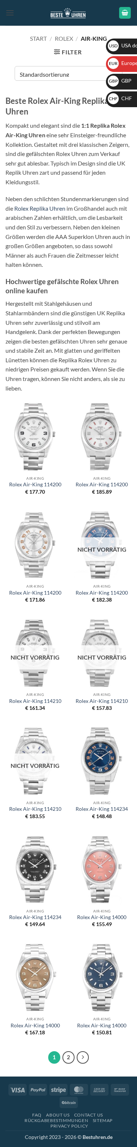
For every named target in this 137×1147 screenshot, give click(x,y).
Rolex (64, 38)
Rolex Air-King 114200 (35, 484)
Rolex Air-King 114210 (35, 701)
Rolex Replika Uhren (39, 208)
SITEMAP (103, 1120)
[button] (9, 13)
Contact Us (88, 1115)
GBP (120, 80)
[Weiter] (83, 1057)
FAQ (37, 1115)
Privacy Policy (69, 1126)
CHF (120, 98)
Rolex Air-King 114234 (102, 809)
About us (57, 1115)
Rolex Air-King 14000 (101, 917)
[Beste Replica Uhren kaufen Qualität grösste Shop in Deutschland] (68, 13)
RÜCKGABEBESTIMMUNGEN (56, 1120)
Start (38, 38)
